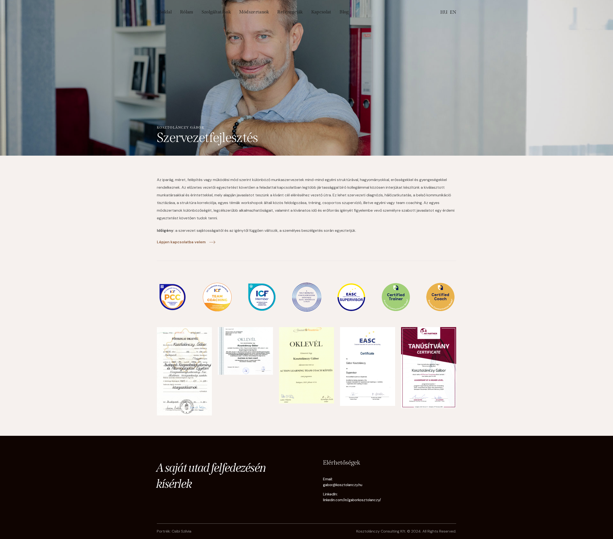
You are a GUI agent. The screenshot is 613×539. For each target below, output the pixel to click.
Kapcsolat (321, 12)
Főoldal (164, 12)
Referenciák (290, 12)
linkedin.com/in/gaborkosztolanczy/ (352, 500)
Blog (344, 12)
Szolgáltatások (216, 12)
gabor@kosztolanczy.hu (342, 484)
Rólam (186, 12)
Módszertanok (254, 12)
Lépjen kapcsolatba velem (181, 241)
